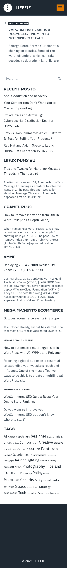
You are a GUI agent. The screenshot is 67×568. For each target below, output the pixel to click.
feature (33, 448)
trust (47, 493)
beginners (51, 437)
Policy (38, 472)
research (47, 473)
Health (27, 455)
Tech (22, 492)
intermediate (39, 454)
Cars (17, 443)
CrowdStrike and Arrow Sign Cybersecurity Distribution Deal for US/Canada (28, 120)
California (10, 443)
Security (27, 479)
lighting (33, 460)
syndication (10, 493)
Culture (21, 449)
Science (11, 479)
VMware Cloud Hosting (19, 340)
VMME (9, 257)
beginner (38, 436)
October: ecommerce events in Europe (31, 318)
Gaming (8, 454)
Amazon (12, 436)
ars (27, 436)
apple (21, 436)
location (43, 460)
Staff (35, 486)
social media (51, 480)
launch (20, 460)
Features (49, 449)
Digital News (18, 23)
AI (5, 436)
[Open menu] (60, 7)
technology (32, 493)
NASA (18, 466)
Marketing (52, 461)
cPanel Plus (18, 207)
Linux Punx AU (19, 161)
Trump (41, 493)
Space (20, 486)
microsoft (9, 466)
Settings (39, 480)
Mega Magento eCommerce (33, 310)
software (9, 486)
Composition (29, 442)
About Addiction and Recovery (25, 96)
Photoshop (26, 473)
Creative (46, 442)
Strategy (44, 487)
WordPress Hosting (17, 389)
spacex (29, 487)
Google (18, 455)
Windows (54, 493)
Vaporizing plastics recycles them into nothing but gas (29, 34)
